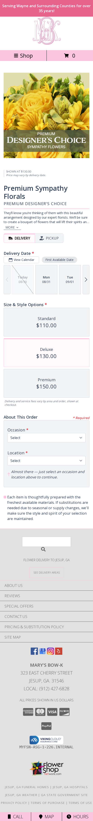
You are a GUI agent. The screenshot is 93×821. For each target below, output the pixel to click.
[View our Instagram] (50, 653)
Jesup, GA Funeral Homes (27, 787)
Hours (79, 817)
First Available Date (59, 260)
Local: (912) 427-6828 (46, 689)
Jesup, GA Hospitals (70, 787)
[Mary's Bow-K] (47, 43)
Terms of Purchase (48, 803)
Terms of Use (80, 803)
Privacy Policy (14, 803)
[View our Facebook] (34, 653)
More (10, 227)
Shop (26, 55)
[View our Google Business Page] (42, 653)
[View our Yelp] (58, 653)
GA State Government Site (64, 795)
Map (48, 817)
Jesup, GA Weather (21, 795)
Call (17, 817)
